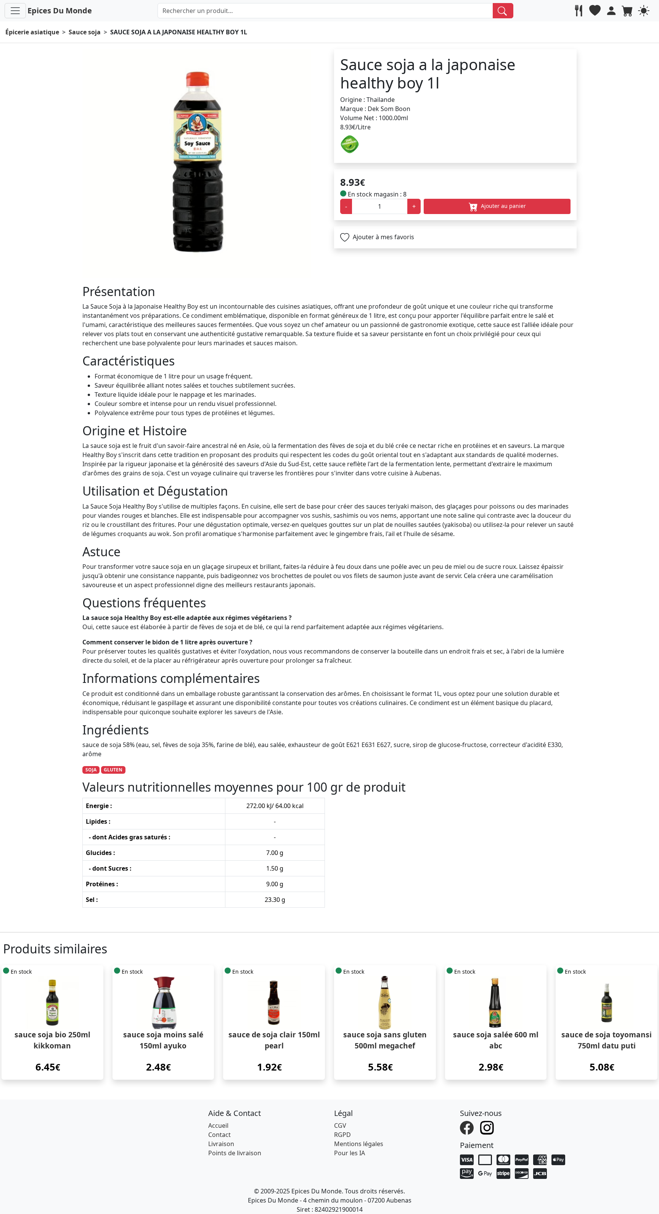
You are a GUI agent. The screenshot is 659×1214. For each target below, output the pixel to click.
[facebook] (468, 1127)
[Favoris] (596, 10)
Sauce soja (85, 32)
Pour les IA (349, 1153)
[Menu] (15, 10)
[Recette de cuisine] (579, 10)
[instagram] (488, 1127)
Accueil (218, 1125)
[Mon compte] (612, 10)
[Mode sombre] (644, 10)
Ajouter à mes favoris (382, 237)
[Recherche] (503, 10)
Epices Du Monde (59, 10)
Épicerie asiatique (32, 32)
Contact (219, 1134)
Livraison (221, 1144)
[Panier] (628, 10)
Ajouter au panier (502, 205)
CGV (340, 1125)
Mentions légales (358, 1144)
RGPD (342, 1134)
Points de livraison (234, 1153)
